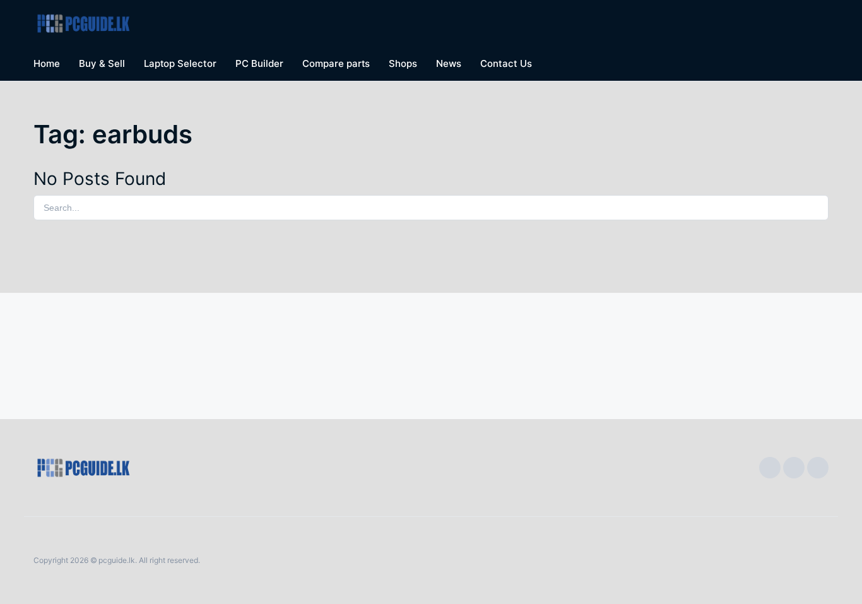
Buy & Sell (102, 63)
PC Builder (259, 63)
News (448, 63)
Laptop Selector (180, 63)
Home (46, 63)
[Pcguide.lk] (87, 23)
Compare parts (336, 63)
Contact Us (506, 63)
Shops (403, 63)
